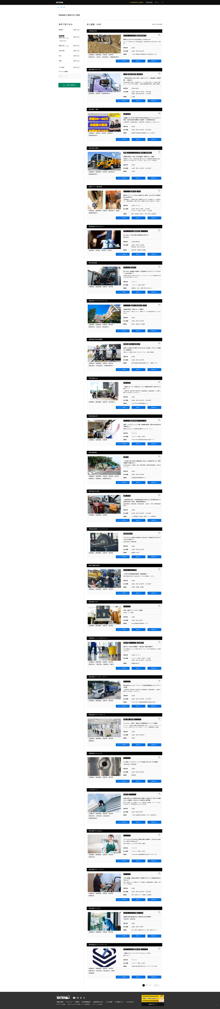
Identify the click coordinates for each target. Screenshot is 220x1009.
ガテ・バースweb (61, 1004)
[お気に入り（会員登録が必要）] (159, 34)
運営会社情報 (60, 1002)
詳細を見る (153, 61)
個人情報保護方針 (86, 1002)
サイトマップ (69, 1002)
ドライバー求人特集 (97, 1004)
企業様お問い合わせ (98, 1002)
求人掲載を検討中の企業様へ (137, 2)
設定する (76, 29)
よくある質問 (109, 1002)
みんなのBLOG (130, 1002)
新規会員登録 (149, 2)
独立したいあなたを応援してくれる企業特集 (79, 1004)
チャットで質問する (122, 61)
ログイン (157, 2)
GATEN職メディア (119, 1002)
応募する (138, 61)
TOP (58, 7)
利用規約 (77, 1002)
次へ (156, 985)
